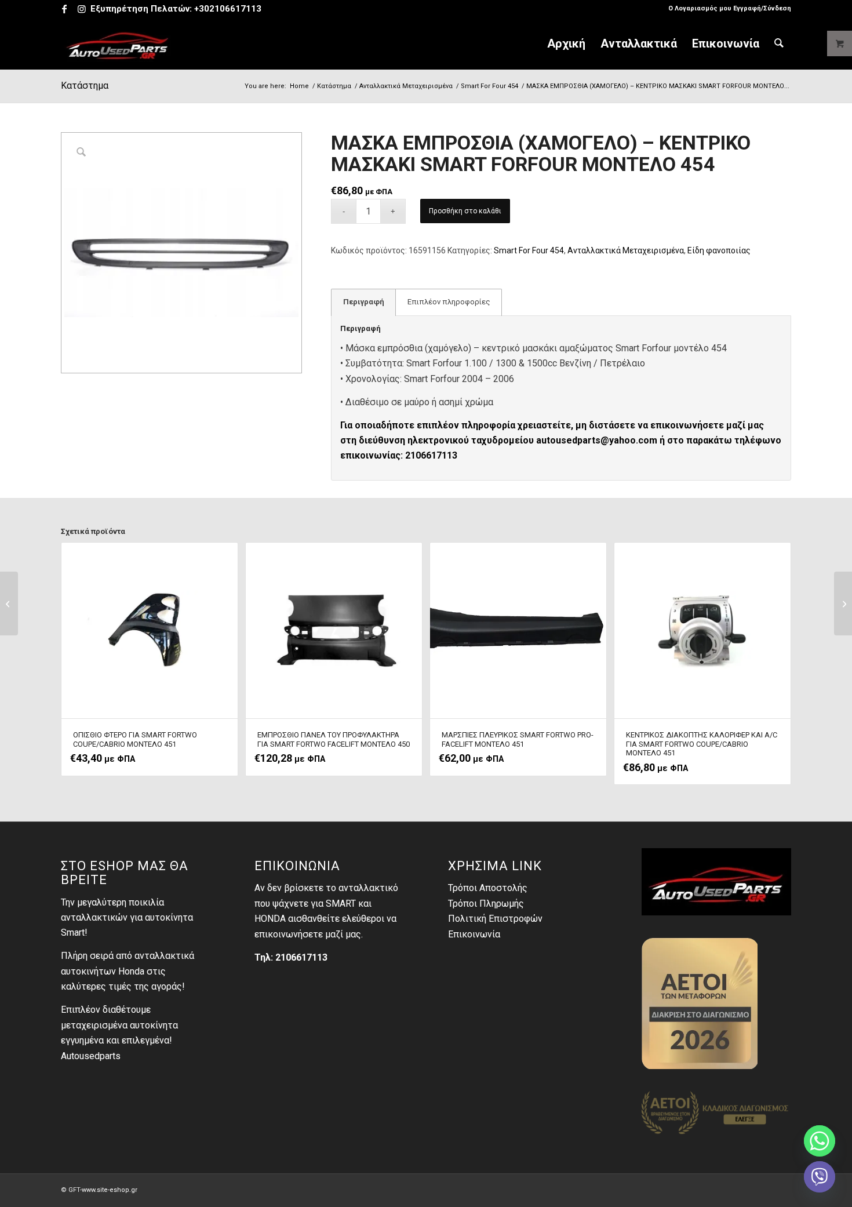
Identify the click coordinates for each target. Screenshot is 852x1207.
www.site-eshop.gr (109, 1190)
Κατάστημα (84, 85)
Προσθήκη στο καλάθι (465, 211)
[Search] (779, 43)
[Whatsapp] (819, 1141)
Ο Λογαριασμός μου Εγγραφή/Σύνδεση (729, 8)
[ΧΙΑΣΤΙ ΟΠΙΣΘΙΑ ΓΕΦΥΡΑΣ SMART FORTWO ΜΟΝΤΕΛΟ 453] (843, 603)
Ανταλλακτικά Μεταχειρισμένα (625, 250)
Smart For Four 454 (529, 250)
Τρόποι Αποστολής (487, 887)
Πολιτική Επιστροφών (495, 918)
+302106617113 (227, 8)
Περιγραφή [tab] (363, 301)
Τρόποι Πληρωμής (486, 903)
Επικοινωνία (474, 934)
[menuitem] (726, 9)
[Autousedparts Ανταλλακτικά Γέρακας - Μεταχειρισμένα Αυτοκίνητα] (117, 43)
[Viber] (819, 1177)
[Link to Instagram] (81, 8)
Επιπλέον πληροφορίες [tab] (448, 301)
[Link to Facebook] (64, 8)
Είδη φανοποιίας (719, 250)
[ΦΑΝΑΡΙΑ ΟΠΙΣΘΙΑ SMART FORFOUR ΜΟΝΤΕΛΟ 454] (9, 603)
